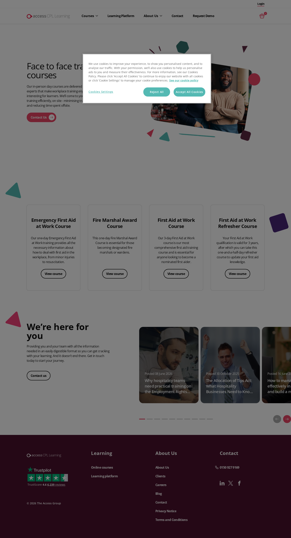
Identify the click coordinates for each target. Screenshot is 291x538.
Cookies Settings (100, 92)
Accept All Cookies (189, 92)
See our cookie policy (183, 80)
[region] (147, 78)
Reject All (157, 92)
